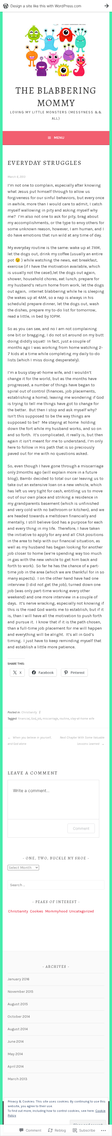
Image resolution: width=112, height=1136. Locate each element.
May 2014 (15, 1054)
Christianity (29, 712)
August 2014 (18, 1029)
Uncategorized (81, 911)
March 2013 (17, 1079)
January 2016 (18, 979)
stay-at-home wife (82, 718)
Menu (59, 137)
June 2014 (16, 1041)
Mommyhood (56, 911)
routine (64, 718)
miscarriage (50, 718)
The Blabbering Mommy (56, 96)
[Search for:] (56, 885)
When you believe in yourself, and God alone (29, 741)
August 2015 (18, 1004)
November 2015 (20, 991)
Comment (81, 828)
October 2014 (19, 1016)
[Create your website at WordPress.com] (56, 6)
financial (24, 718)
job (39, 718)
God (33, 718)
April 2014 (16, 1066)
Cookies (36, 911)
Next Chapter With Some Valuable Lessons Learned (82, 741)
